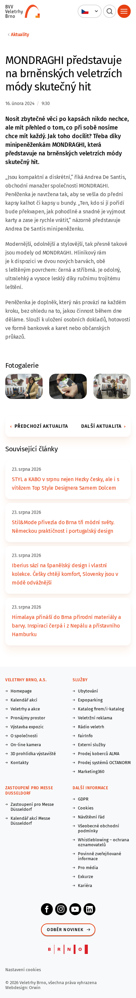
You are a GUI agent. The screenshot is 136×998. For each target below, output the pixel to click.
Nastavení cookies (23, 969)
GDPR (83, 799)
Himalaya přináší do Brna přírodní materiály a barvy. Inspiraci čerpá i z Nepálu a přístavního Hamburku (66, 626)
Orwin (35, 987)
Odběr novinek (65, 929)
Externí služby (91, 744)
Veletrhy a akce (25, 708)
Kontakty (19, 762)
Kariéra (85, 885)
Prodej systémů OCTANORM (104, 762)
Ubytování (88, 691)
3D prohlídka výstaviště (33, 753)
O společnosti (24, 735)
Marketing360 (91, 771)
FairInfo (85, 735)
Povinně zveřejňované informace (99, 856)
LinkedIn (89, 909)
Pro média (88, 867)
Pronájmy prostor (28, 717)
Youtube (75, 909)
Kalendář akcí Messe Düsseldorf (30, 821)
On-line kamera (26, 744)
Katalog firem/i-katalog (101, 708)
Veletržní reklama (95, 717)
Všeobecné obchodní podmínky (98, 828)
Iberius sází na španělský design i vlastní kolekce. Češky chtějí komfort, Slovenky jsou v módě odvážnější (65, 574)
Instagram (61, 909)
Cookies (85, 807)
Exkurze (85, 876)
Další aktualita (101, 426)
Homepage (21, 691)
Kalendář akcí (24, 699)
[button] (90, 11)
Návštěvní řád (91, 816)
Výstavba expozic (27, 726)
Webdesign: (17, 987)
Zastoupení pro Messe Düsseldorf (32, 807)
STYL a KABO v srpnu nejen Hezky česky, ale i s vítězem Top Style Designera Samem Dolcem (65, 483)
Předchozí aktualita (41, 426)
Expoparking (90, 699)
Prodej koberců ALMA (98, 753)
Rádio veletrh (91, 726)
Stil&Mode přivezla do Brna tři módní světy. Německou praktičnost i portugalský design (63, 526)
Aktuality (20, 34)
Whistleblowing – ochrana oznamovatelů (103, 842)
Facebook (47, 909)
